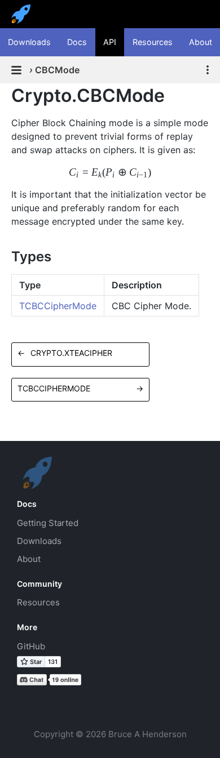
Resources (153, 42)
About (200, 42)
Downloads (29, 42)
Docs (77, 42)
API (109, 42)
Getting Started (47, 523)
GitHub (31, 646)
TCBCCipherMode (57, 305)
